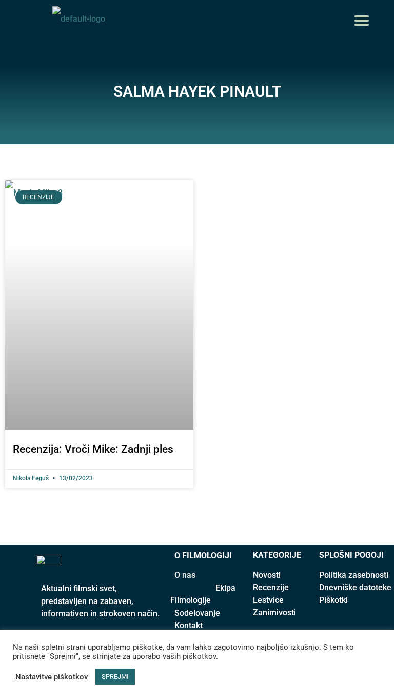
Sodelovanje (197, 613)
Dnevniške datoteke (355, 587)
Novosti (267, 575)
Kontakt (188, 625)
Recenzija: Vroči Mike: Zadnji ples (93, 449)
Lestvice (268, 600)
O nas (184, 575)
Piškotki (333, 600)
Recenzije (271, 587)
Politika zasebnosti (353, 575)
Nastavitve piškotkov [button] (51, 677)
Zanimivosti (274, 612)
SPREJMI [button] (115, 676)
